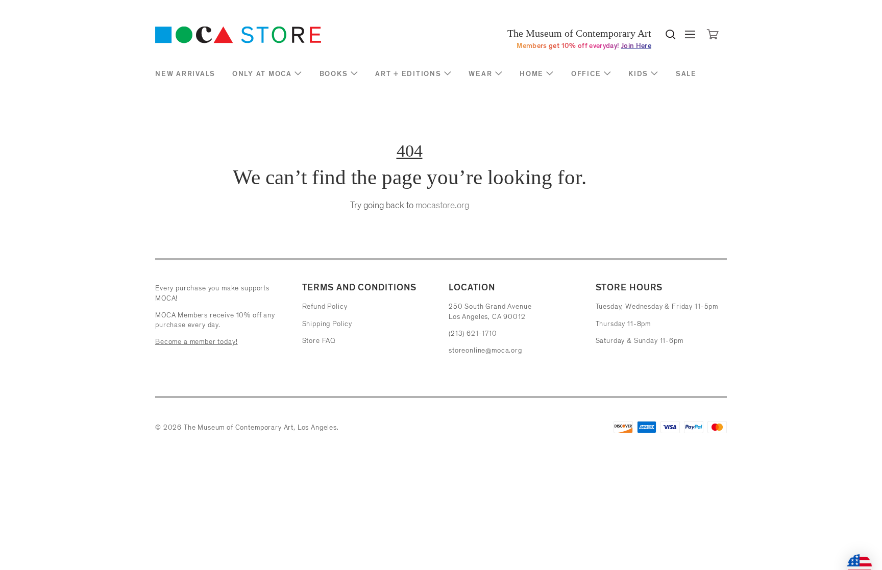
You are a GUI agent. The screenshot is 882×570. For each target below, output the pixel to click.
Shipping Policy (327, 323)
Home (532, 73)
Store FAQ (319, 340)
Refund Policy (325, 306)
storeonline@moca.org (485, 350)
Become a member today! (196, 341)
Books (334, 73)
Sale (686, 73)
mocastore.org (442, 205)
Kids (638, 73)
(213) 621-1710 (473, 333)
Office (586, 73)
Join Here (636, 45)
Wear (480, 73)
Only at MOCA (262, 73)
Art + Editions (408, 73)
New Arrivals (185, 73)
